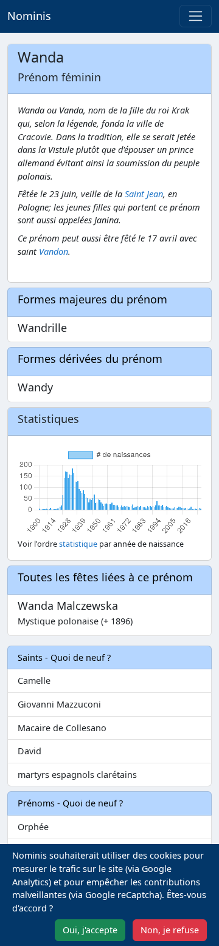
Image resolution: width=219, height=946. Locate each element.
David (29, 751)
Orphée (33, 827)
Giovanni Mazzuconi (59, 704)
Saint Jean (144, 194)
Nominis (29, 15)
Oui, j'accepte (90, 930)
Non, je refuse (170, 930)
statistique (78, 544)
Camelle (34, 680)
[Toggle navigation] (195, 16)
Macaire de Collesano (62, 728)
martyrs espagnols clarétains (77, 774)
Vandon (53, 251)
